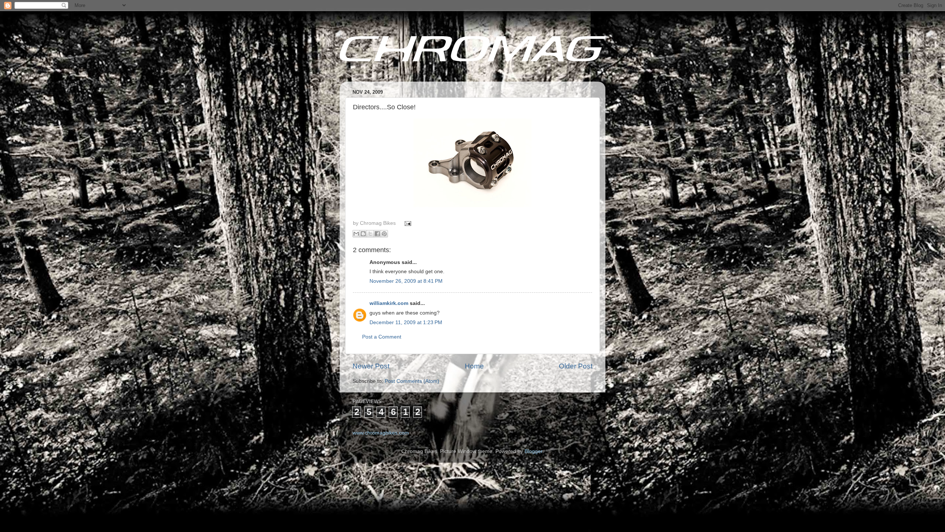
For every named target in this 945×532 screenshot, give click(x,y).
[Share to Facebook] (377, 233)
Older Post (575, 366)
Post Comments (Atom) (412, 381)
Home (474, 366)
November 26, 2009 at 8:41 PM (406, 281)
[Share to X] (370, 233)
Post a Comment (381, 337)
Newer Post (371, 366)
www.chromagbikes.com (381, 433)
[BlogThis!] (363, 233)
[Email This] (356, 233)
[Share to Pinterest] (384, 233)
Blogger (533, 451)
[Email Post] (407, 223)
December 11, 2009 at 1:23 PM (406, 322)
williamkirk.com (389, 303)
